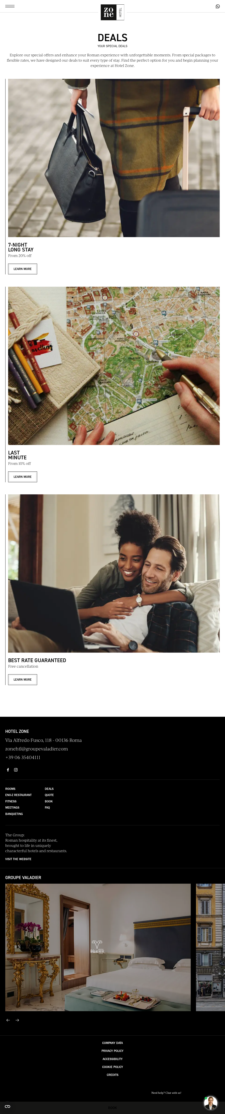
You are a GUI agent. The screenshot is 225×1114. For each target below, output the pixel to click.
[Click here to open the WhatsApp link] (218, 6)
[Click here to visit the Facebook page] (8, 769)
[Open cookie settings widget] (7, 1106)
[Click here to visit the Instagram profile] (15, 769)
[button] (10, 6)
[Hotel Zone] (112, 12)
